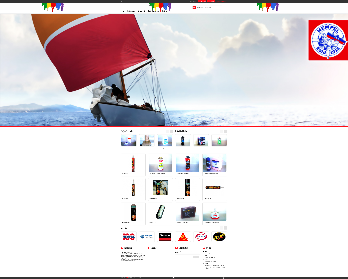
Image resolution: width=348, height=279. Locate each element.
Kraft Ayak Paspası (144, 148)
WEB (128, 278)
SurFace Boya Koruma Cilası (211, 173)
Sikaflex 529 (152, 222)
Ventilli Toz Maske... (126, 148)
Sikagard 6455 (180, 198)
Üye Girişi (219, 1)
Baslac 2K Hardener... (217, 148)
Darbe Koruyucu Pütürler (183, 173)
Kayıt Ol (224, 1)
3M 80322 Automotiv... (199, 148)
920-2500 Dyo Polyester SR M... (212, 222)
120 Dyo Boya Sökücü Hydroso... (157, 173)
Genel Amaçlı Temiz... (163, 148)
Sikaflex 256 (125, 173)
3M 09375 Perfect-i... (181, 148)
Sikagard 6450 (126, 222)
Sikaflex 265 (125, 198)
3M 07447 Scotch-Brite (182, 222)
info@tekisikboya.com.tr (211, 261)
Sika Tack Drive (207, 198)
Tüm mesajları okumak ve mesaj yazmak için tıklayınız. (186, 251)
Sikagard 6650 (153, 198)
